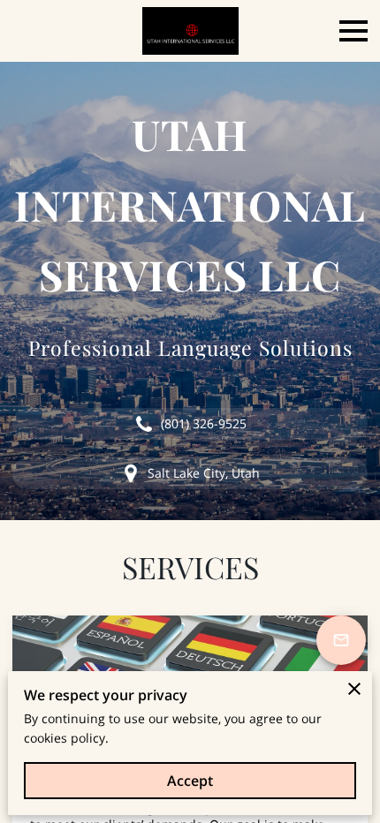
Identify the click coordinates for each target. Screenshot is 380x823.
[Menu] (353, 31)
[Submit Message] (341, 640)
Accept (190, 780)
